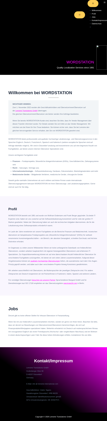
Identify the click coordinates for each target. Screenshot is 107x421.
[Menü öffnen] (79, 14)
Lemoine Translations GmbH (26, 111)
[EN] (93, 26)
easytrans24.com (70, 283)
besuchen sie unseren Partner (43, 280)
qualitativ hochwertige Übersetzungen (45, 261)
